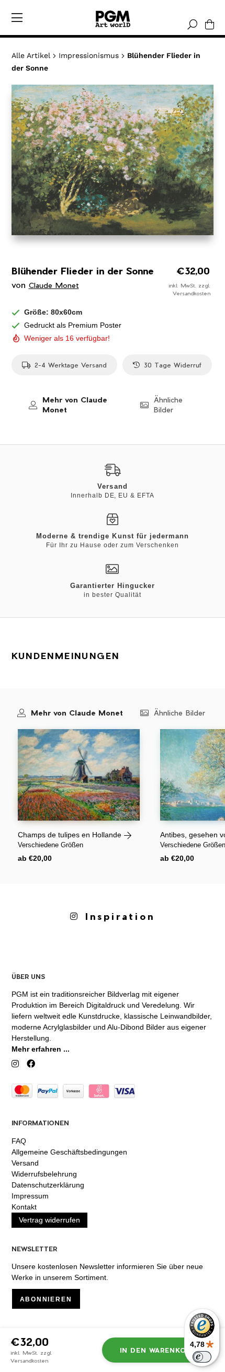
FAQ (19, 1141)
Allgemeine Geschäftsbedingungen (69, 1152)
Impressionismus (89, 55)
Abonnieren (46, 1299)
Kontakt (24, 1207)
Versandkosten (191, 293)
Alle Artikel (31, 55)
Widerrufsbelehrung (44, 1174)
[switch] (202, 1357)
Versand (25, 1163)
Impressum (30, 1196)
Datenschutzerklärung (48, 1185)
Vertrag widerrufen (49, 1220)
